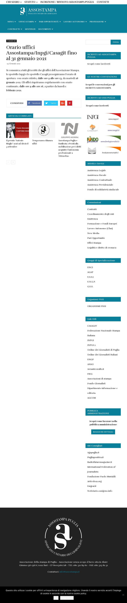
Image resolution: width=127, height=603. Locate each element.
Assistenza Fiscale (96, 175)
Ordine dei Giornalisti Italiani (102, 354)
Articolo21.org (94, 481)
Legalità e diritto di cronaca (101, 247)
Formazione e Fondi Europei (102, 223)
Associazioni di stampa (99, 378)
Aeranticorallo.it (95, 369)
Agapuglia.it (93, 452)
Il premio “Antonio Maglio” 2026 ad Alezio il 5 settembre (17, 143)
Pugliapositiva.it (95, 457)
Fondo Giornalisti (96, 383)
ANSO (90, 364)
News (11, 22)
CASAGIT (92, 326)
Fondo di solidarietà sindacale (103, 189)
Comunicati (11, 41)
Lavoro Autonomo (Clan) (100, 228)
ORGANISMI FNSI (96, 306)
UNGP (90, 359)
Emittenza (92, 219)
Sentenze (30, 29)
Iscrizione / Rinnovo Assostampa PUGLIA (67, 2)
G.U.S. (90, 286)
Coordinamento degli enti (100, 214)
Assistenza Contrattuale (99, 180)
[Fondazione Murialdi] (103, 153)
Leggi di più (66, 598)
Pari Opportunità (96, 238)
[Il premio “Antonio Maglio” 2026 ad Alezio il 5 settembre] (17, 130)
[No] (123, 594)
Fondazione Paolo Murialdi (101, 476)
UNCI (90, 267)
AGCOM (91, 398)
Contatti (103, 2)
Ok (56, 598)
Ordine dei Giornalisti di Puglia (103, 350)
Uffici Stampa (94, 243)
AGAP (90, 272)
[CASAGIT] (103, 131)
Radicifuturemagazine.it (99, 462)
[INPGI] (103, 120)
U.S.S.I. (90, 277)
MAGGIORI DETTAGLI (103, 432)
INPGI (90, 340)
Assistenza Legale (96, 170)
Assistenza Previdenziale (100, 185)
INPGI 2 (91, 345)
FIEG (89, 374)
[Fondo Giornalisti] (103, 142)
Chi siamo (12, 2)
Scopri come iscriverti (98, 64)
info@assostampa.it (69, 571)
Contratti (92, 209)
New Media (93, 233)
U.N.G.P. (91, 281)
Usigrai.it (91, 486)
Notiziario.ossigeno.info (99, 491)
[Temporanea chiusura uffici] (43, 130)
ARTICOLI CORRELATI (19, 116)
